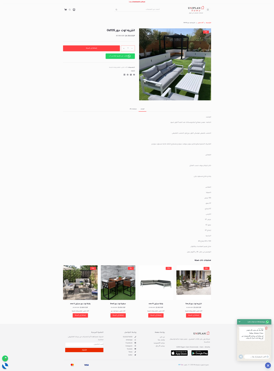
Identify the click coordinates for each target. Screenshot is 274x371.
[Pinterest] (127, 75)
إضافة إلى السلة (91, 48)
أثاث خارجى (124, 67)
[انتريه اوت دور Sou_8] (193, 282)
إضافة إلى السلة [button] (193, 315)
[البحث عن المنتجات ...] (70, 9)
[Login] (74, 9)
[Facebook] (134, 75)
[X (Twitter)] (131, 75)
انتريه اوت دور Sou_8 (193, 304)
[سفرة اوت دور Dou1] (118, 282)
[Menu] (208, 9)
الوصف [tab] (142, 109)
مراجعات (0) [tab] (133, 109)
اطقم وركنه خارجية (114, 67)
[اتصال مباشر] (5, 366)
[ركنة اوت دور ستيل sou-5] (80, 282)
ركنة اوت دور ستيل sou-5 (80, 304)
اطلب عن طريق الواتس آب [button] (118, 56)
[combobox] (139, 9)
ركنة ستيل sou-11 (156, 304)
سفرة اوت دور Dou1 (118, 304)
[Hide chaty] (268, 365)
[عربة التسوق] (65, 9)
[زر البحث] (116, 10)
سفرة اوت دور (115, 311)
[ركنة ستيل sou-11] (156, 282)
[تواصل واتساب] (5, 358)
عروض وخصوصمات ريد (137, 2)
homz (196, 11)
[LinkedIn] (124, 75)
